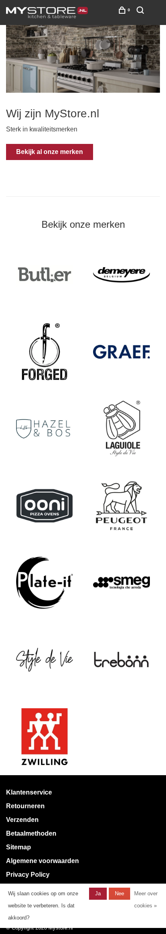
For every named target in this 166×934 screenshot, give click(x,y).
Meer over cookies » (146, 899)
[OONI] (44, 505)
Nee (119, 893)
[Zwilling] (44, 736)
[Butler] (44, 274)
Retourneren (25, 806)
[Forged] (44, 351)
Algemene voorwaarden (42, 860)
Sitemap (18, 847)
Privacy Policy (28, 874)
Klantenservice (29, 792)
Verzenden (22, 819)
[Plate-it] (44, 582)
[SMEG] (121, 582)
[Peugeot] (121, 505)
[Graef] (121, 351)
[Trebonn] (121, 659)
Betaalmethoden (31, 833)
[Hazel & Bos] (44, 428)
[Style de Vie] (44, 659)
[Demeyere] (121, 274)
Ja (98, 893)
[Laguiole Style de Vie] (121, 428)
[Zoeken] (141, 11)
